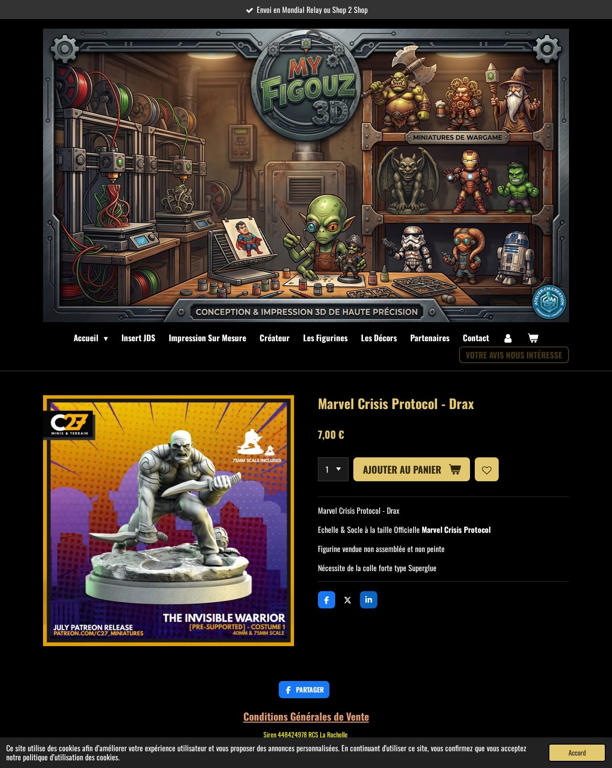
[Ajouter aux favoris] (487, 469)
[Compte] (508, 337)
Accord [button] (577, 752)
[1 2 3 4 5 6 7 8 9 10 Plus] (333, 469)
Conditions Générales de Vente (306, 716)
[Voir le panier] (532, 337)
